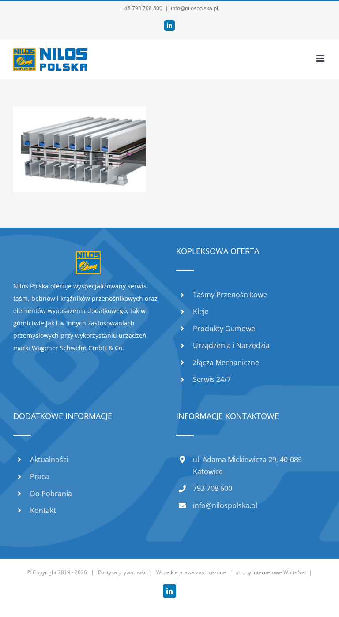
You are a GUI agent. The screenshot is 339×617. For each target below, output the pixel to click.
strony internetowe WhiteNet (271, 572)
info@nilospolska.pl (194, 8)
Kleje (201, 311)
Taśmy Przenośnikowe (230, 294)
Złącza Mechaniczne (226, 362)
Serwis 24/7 (212, 379)
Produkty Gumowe (224, 328)
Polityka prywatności (123, 572)
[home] (88, 257)
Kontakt (43, 510)
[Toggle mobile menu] (321, 58)
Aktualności (49, 459)
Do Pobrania (51, 493)
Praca (39, 476)
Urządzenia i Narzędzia (231, 345)
